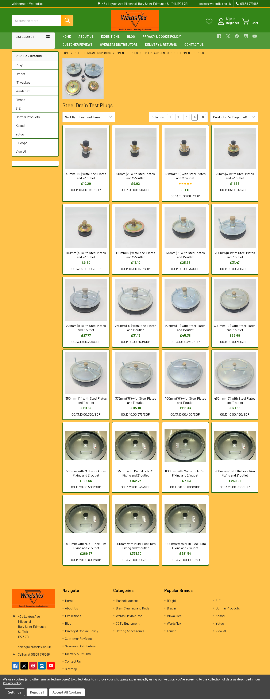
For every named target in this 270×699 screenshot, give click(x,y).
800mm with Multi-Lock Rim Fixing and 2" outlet (86, 546)
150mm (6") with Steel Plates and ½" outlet (135, 255)
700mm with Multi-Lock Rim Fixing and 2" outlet (235, 473)
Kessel (20, 125)
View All (21, 151)
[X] (228, 36)
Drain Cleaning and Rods (132, 608)
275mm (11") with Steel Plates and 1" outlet (185, 328)
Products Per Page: (227, 117)
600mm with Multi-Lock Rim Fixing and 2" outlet (185, 473)
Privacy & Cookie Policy (162, 36)
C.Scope (21, 143)
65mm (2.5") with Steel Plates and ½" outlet (185, 176)
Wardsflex (23, 91)
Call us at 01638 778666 (34, 654)
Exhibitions (110, 36)
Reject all (37, 692)
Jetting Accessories (130, 631)
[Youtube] (254, 36)
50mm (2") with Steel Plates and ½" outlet (135, 176)
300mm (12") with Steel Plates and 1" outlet (234, 328)
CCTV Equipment (128, 623)
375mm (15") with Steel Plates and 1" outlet (135, 400)
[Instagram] (246, 36)
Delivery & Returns (161, 44)
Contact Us (194, 44)
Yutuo (20, 134)
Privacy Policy (12, 683)
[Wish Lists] (210, 21)
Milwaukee (23, 82)
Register (232, 23)
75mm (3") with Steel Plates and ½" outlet (235, 176)
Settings (14, 692)
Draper (20, 74)
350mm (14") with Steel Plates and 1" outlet (86, 400)
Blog (131, 36)
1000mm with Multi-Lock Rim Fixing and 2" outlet (185, 546)
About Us (85, 36)
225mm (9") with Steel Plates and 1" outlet (86, 328)
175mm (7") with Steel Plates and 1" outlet (185, 255)
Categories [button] (25, 37)
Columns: (158, 117)
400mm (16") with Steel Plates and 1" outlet (185, 400)
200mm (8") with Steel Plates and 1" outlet (235, 255)
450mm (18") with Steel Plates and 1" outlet (234, 400)
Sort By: (71, 117)
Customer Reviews (77, 44)
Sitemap (71, 669)
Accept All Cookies (67, 692)
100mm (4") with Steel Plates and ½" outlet (86, 255)
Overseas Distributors (119, 44)
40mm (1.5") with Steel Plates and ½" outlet (86, 176)
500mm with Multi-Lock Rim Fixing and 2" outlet (86, 473)
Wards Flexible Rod (129, 616)
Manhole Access (127, 601)
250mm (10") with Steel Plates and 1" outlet (135, 328)
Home (66, 36)
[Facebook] (219, 36)
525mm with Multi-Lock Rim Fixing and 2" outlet (135, 473)
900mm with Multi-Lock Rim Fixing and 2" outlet (136, 546)
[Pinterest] (237, 36)
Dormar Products (28, 117)
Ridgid (20, 65)
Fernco (20, 100)
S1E (18, 108)
